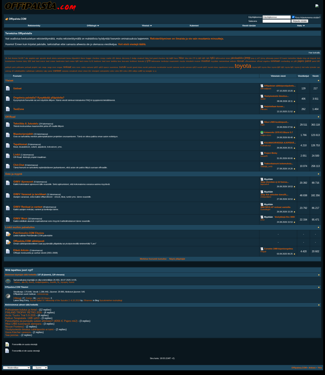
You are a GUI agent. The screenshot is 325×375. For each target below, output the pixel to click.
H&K (262, 125)
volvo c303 (127, 71)
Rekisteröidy (34, 25)
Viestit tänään (249, 25)
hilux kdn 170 (190, 58)
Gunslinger (265, 209)
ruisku (83, 67)
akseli (49, 58)
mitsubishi (190, 61)
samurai (90, 67)
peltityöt (8, 67)
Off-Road (10, 116)
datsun (118, 58)
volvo (112, 71)
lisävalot (141, 61)
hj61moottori (220, 58)
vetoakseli (73, 71)
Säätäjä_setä (266, 166)
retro (74, 67)
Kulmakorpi (265, 145)
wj (144, 71)
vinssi (80, 71)
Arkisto (312, 368)
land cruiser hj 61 (86, 61)
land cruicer (40, 61)
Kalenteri (194, 25)
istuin (228, 58)
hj (196, 58)
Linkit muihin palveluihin (20, 227)
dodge (134, 58)
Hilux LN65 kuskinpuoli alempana (23, 323)
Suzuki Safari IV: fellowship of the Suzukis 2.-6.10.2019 (55, 300)
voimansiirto (104, 71)
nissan (240, 61)
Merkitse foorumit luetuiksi (153, 259)
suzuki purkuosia (149, 67)
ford (151, 58)
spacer (106, 67)
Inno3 (31, 282)
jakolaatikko (237, 58)
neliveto (233, 61)
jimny (263, 58)
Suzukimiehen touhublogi (110, 300)
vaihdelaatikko (19, 71)
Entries (29, 298)
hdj (167, 58)
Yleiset (9, 80)
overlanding (285, 61)
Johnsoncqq (42, 294)
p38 (295, 61)
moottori (205, 61)
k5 (281, 58)
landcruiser (60, 61)
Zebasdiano (265, 197)
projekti (34, 67)
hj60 (199, 58)
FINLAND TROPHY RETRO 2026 (23, 312)
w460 (140, 71)
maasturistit (174, 61)
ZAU (262, 220)
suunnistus (114, 67)
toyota (243, 65)
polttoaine (20, 67)
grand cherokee (159, 58)
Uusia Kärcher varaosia (18, 332)
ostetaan (275, 61)
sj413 (101, 67)
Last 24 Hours (43, 298)
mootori (197, 61)
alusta (54, 58)
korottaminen (10, 61)
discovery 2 (126, 58)
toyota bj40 (256, 67)
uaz (318, 67)
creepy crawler (106, 58)
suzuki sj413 (202, 67)
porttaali (28, 67)
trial (303, 67)
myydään (214, 61)
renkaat (67, 67)
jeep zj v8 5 (255, 58)
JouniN (53, 282)
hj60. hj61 (206, 58)
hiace (176, 58)
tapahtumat (223, 67)
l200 (29, 61)
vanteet (57, 70)
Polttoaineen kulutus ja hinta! (21, 309)
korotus (19, 61)
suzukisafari (161, 67)
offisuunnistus (250, 61)
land (33, 61)
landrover (97, 61)
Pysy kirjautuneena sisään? (307, 17)
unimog (8, 71)
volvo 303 (118, 71)
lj (145, 61)
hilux (181, 58)
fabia (147, 58)
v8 (13, 71)
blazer (83, 58)
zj (155, 71)
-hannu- (17, 282)
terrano (231, 67)
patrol (308, 61)
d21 (113, 58)
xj (153, 71)
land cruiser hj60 (71, 61)
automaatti (61, 58)
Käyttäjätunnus (255, 17)
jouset (276, 58)
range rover (51, 67)
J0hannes (87, 300)
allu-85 (25, 282)
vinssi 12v (87, 71)
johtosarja (269, 58)
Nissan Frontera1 (14, 326)
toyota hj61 (289, 67)
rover (78, 67)
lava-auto (125, 61)
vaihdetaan (30, 71)
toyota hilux (266, 67)
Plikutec (264, 109)
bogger (88, 58)
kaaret (284, 58)
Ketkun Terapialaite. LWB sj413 (22, 318)
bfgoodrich (76, 58)
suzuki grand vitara (134, 67)
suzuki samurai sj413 (188, 67)
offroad (259, 61)
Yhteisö (145, 25)
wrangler (149, 71)
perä (14, 67)
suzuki (122, 67)
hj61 (212, 58)
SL (58, 282)
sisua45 (264, 156)
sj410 (96, 67)
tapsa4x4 (264, 184)
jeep (247, 57)
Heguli (263, 251)
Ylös (320, 368)
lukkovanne (155, 61)
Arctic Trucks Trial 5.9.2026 (20, 315)
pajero (301, 61)
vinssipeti (95, 71)
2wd (9, 58)
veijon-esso (265, 135)
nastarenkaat (224, 61)
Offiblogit (91, 25)
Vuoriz (71, 282)
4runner (15, 58)
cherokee (95, 58)
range (44, 67)
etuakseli (140, 58)
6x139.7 (21, 58)
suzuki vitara (213, 67)
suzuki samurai (173, 67)
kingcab (313, 58)
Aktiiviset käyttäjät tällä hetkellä (20, 274)
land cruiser (50, 61)
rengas (59, 67)
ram (39, 67)
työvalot (313, 67)
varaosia (65, 71)
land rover (106, 61)
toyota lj (298, 67)
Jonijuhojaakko (42, 282)
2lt (6, 58)
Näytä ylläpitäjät (177, 259)
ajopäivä (32, 58)
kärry (25, 61)
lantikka (114, 61)
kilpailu (299, 58)
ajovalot (43, 58)
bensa (68, 58)
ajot (37, 58)
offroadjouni (265, 88)
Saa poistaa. (12, 335)
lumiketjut (165, 61)
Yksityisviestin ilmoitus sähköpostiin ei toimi (29, 329)
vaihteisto (39, 71)
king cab (306, 58)
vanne (50, 71)
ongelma (266, 61)
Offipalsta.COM (299, 368)
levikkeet (133, 61)
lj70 (148, 61)
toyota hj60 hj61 (278, 67)
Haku (299, 25)
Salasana (252, 21)
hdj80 (171, 58)
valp (45, 71)
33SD (263, 99)
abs (26, 58)
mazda (182, 61)
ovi (292, 61)
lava (119, 61)
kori (318, 58)
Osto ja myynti (13, 174)
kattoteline (292, 58)
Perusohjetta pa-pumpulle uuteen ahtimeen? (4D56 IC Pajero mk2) (41, 321)
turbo (307, 67)
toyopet (64, 282)
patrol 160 (316, 61)
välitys (134, 71)
